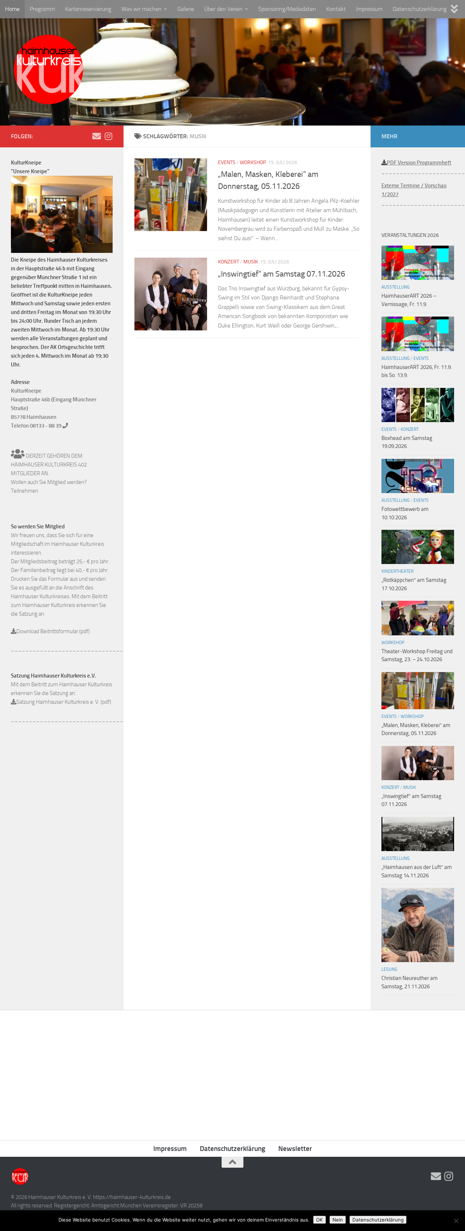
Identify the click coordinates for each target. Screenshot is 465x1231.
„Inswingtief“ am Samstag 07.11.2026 (281, 274)
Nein (337, 1220)
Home (12, 8)
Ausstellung (395, 287)
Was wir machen (141, 8)
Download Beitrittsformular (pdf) (53, 631)
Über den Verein (223, 8)
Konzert (228, 262)
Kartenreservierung (88, 8)
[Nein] (456, 1220)
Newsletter (295, 1148)
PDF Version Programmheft (419, 162)
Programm (42, 8)
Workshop (253, 162)
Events (226, 162)
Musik (250, 262)
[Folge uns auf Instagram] (108, 136)
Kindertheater (397, 571)
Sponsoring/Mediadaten (287, 8)
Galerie (185, 8)
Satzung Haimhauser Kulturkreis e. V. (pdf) (63, 702)
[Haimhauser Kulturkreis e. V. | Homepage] (48, 71)
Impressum (369, 8)
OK (319, 1220)
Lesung (389, 969)
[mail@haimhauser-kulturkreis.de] (96, 136)
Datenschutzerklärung (419, 8)
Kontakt (336, 8)
